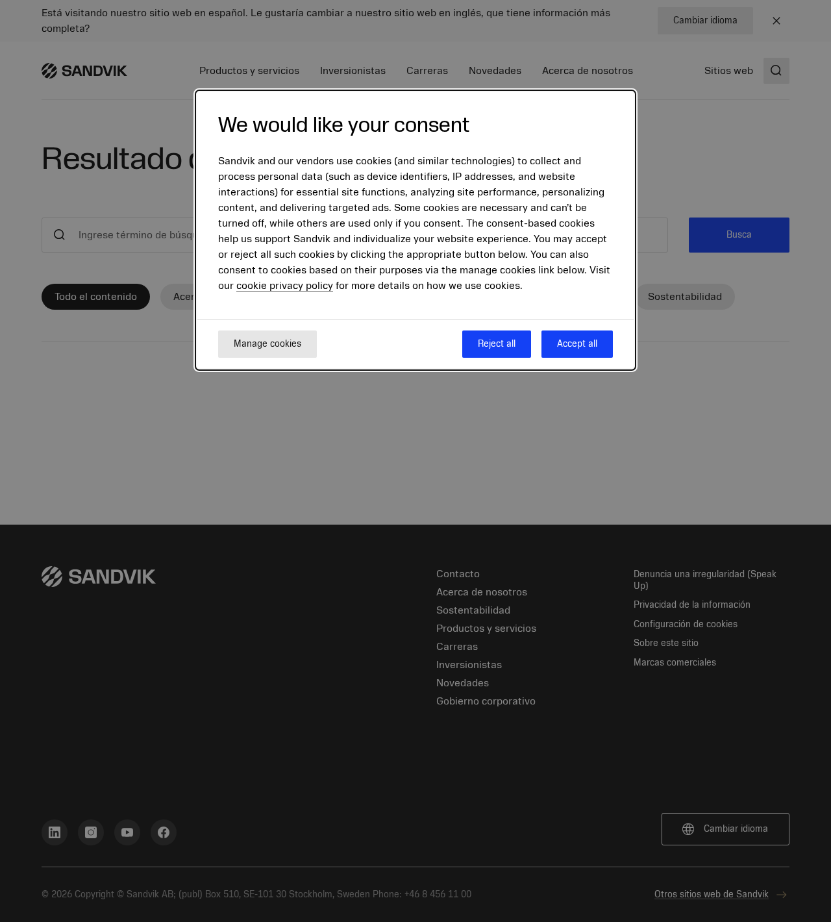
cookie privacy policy (284, 285)
